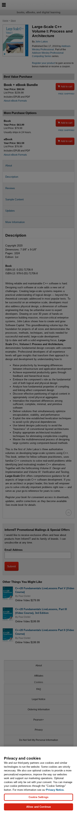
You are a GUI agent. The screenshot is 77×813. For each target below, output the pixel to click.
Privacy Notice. (55, 789)
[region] (38, 780)
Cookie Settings (38, 797)
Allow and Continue (38, 806)
